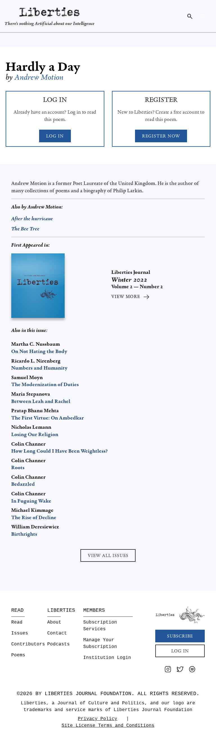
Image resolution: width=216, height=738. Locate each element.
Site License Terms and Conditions (108, 725)
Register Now (161, 136)
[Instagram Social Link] (168, 670)
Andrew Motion (39, 77)
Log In (55, 136)
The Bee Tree (25, 229)
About (54, 622)
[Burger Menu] (202, 16)
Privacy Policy (97, 718)
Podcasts (58, 644)
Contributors (28, 644)
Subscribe (180, 636)
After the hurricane (32, 219)
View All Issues (108, 555)
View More (125, 296)
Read (16, 622)
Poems (18, 655)
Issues (19, 633)
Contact (57, 633)
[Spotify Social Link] (192, 670)
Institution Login (107, 657)
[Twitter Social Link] (180, 670)
